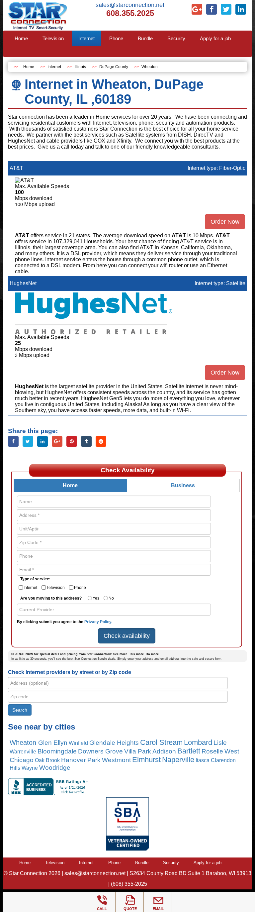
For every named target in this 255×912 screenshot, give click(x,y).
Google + (57, 441)
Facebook (13, 441)
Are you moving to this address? (51, 598)
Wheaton (149, 66)
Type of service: (35, 579)
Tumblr (86, 441)
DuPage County (113, 66)
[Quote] (130, 900)
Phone (80, 587)
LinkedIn (42, 441)
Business (183, 485)
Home (28, 66)
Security (171, 862)
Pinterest (71, 441)
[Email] (158, 900)
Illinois (80, 66)
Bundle (141, 862)
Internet (54, 66)
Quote (130, 909)
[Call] (102, 900)
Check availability (127, 635)
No (111, 598)
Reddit (101, 441)
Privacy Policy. (98, 622)
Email (158, 909)
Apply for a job (207, 862)
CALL (102, 909)
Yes (96, 598)
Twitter (28, 441)
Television (55, 587)
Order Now (225, 221)
